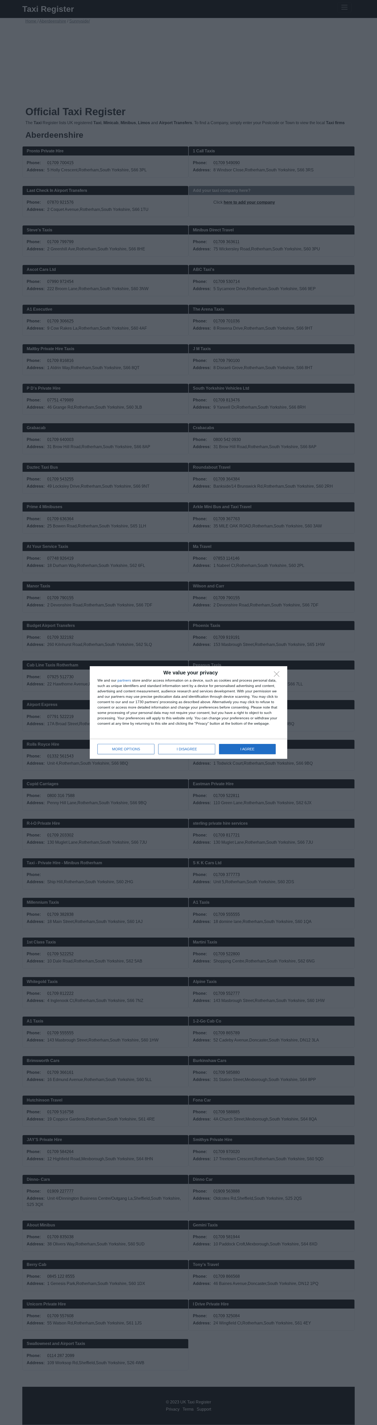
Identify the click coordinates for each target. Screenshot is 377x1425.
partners (124, 680)
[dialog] (188, 712)
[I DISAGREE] (278, 675)
